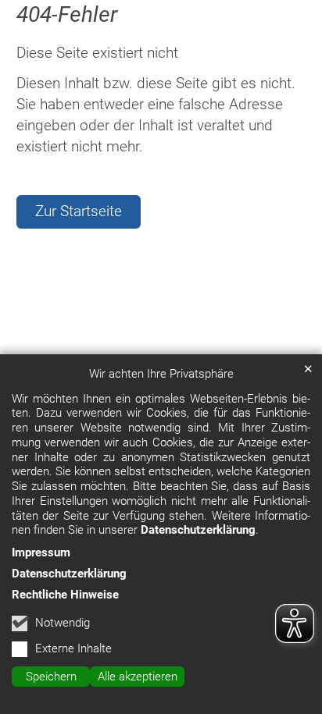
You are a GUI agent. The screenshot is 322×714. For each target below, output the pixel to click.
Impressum (41, 552)
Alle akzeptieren (137, 677)
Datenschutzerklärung (198, 530)
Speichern (51, 677)
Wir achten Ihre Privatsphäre (161, 374)
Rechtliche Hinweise (65, 595)
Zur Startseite (78, 211)
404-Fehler (66, 14)
